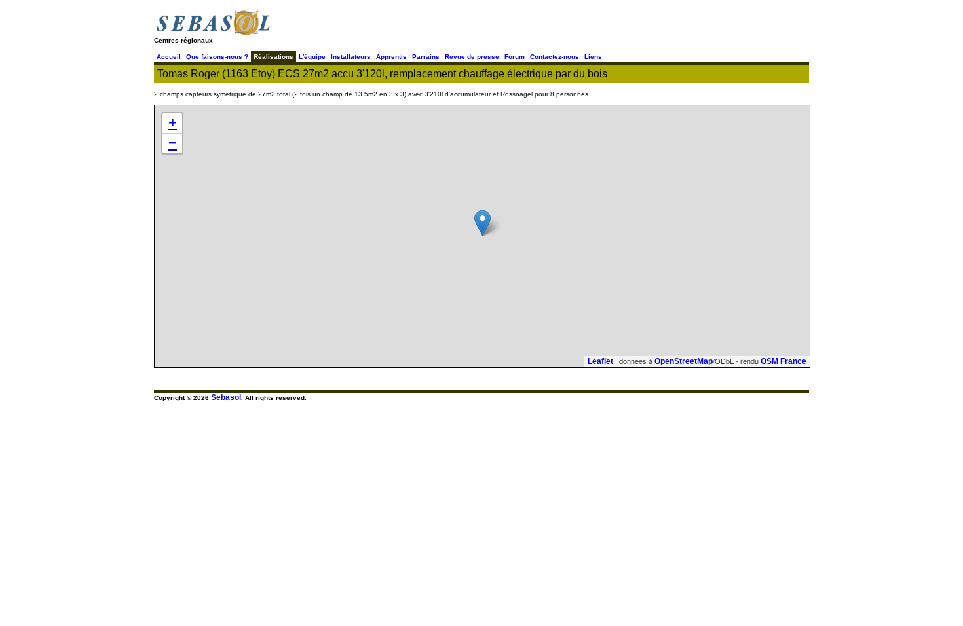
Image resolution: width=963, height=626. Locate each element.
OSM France (783, 361)
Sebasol (226, 397)
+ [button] (172, 123)
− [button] (172, 143)
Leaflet (600, 361)
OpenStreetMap (683, 361)
